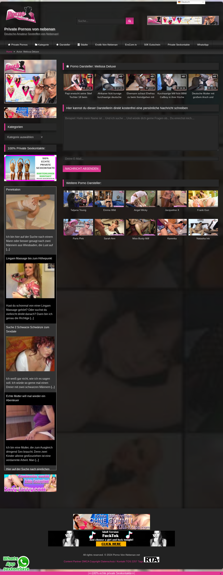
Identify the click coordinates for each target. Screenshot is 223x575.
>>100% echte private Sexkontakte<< (111, 573)
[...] (32, 250)
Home (9, 51)
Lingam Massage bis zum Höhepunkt (29, 190)
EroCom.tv (131, 44)
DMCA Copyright (91, 561)
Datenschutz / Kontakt (113, 561)
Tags (141, 561)
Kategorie (43, 44)
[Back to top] (212, 564)
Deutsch (185, 2)
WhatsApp (203, 44)
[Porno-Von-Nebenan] (20, 15)
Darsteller (65, 44)
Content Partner (73, 561)
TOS (129, 561)
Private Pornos (19, 44)
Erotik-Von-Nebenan (106, 44)
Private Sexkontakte (179, 44)
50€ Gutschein (152, 44)
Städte (84, 44)
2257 (135, 561)
